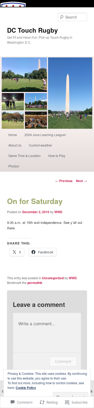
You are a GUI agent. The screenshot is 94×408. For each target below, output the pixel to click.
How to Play (56, 155)
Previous (64, 180)
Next (81, 180)
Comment (63, 361)
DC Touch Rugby (32, 30)
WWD (58, 211)
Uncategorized (53, 278)
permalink (34, 282)
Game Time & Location (24, 155)
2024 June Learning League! (45, 134)
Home (12, 134)
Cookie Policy (26, 387)
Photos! (13, 166)
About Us (14, 145)
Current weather (40, 145)
